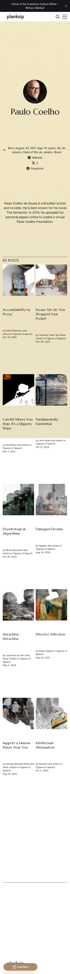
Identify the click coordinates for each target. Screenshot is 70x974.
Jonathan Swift (47, 335)
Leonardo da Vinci (15, 655)
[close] (66, 6)
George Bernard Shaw (17, 764)
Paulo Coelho (10, 658)
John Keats (45, 440)
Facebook (37, 168)
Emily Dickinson (14, 330)
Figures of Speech (22, 334)
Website (37, 157)
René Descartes (14, 550)
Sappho (43, 545)
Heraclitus (11, 444)
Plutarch (43, 764)
